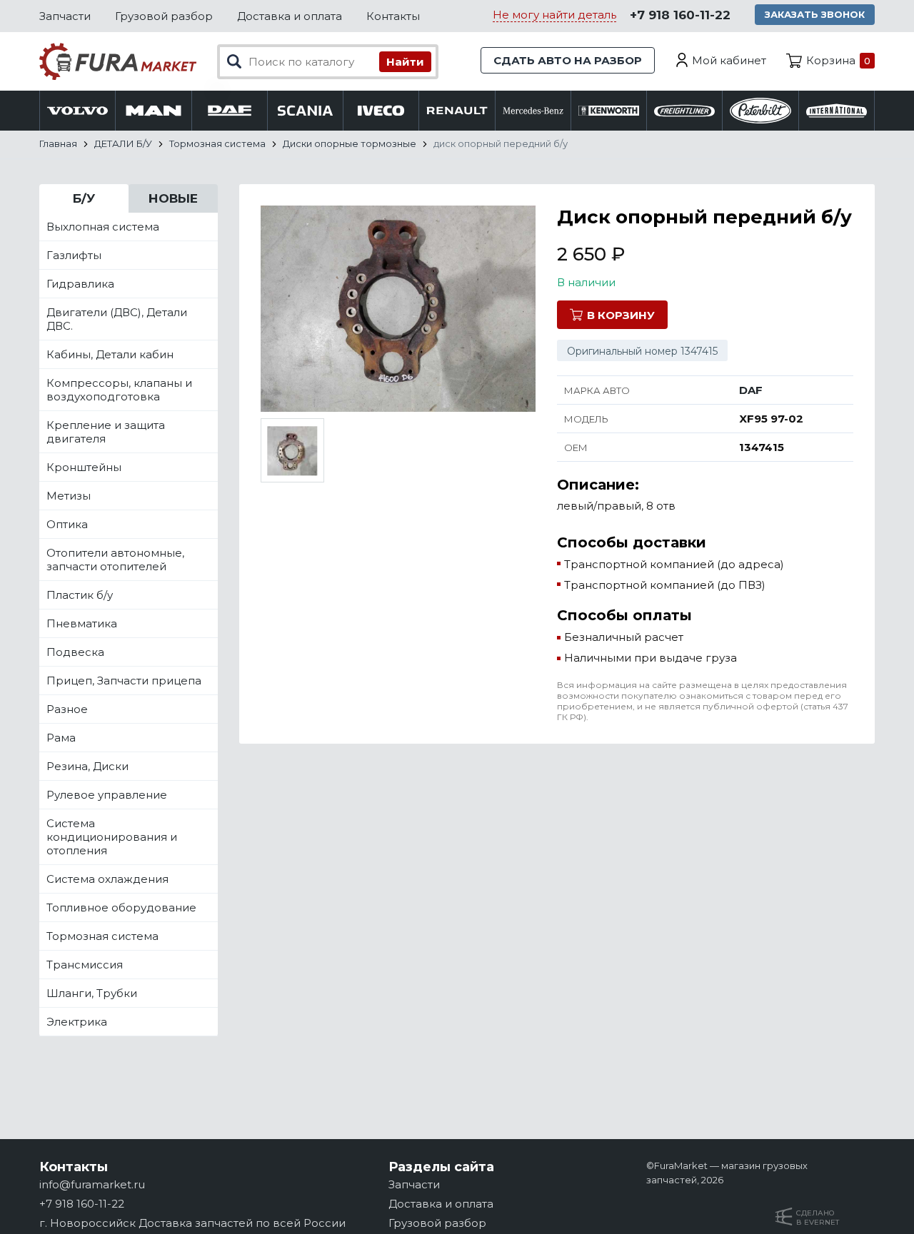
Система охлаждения (107, 879)
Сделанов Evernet (817, 1217)
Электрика (76, 1021)
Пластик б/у (79, 595)
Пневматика (81, 623)
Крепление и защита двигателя (105, 431)
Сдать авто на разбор (567, 60)
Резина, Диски (87, 766)
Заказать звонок (815, 14)
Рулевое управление (106, 794)
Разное (67, 709)
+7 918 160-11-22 (680, 15)
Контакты (393, 16)
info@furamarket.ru (92, 1184)
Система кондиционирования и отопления (111, 836)
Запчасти (65, 16)
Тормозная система (102, 936)
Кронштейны (83, 467)
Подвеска (75, 652)
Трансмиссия (84, 964)
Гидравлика (80, 283)
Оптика (67, 524)
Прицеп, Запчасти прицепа (123, 680)
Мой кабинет (729, 60)
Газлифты (73, 255)
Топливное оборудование (121, 907)
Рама (61, 737)
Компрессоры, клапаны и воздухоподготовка (119, 389)
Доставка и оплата (289, 16)
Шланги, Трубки (91, 993)
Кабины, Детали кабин (110, 354)
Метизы (68, 495)
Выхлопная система (102, 226)
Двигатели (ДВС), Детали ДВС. (116, 319)
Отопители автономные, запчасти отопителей (115, 559)
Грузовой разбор (164, 16)
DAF (751, 390)
